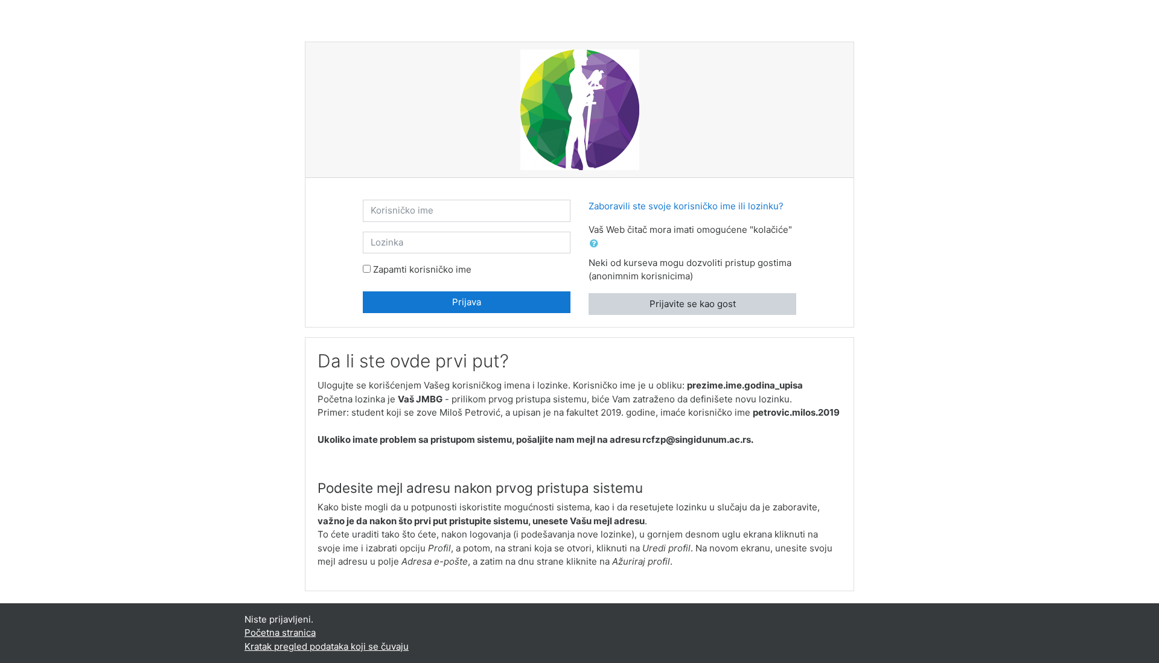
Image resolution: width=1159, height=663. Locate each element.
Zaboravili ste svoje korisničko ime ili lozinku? (686, 206)
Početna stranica (280, 632)
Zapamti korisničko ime (422, 269)
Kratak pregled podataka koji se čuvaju (326, 646)
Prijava (466, 302)
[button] (596, 244)
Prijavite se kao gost (693, 303)
